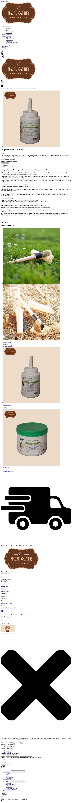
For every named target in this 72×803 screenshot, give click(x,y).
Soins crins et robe (10, 38)
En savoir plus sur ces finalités (10, 754)
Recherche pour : (4, 799)
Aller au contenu (4, 1)
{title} (4, 759)
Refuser (7, 757)
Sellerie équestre (4, 586)
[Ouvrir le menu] (2, 86)
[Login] (2, 52)
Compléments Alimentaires (12, 42)
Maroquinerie (4, 588)
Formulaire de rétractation (6, 603)
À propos (3, 596)
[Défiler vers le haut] (1, 767)
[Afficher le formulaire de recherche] (2, 56)
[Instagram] (3, 611)
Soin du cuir (9, 33)
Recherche (24, 799)
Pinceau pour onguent (8, 342)
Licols (7, 29)
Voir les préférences (15, 757)
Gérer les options (7, 750)
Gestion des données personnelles (8, 607)
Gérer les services (7, 752)
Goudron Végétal (7, 405)
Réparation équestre (7, 45)
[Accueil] (1, 88)
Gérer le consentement (5, 764)
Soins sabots (9, 37)
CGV (2, 600)
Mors (7, 30)
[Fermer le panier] (2, 620)
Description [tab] (6, 165)
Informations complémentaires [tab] (10, 166)
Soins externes (9, 40)
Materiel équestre (7, 772)
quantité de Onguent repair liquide (8, 161)
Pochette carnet (9, 31)
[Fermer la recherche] (2, 797)
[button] (36, 685)
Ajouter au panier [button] (7, 346)
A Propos (5, 46)
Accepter (3, 757)
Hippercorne (6, 467)
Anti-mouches (9, 41)
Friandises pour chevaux (11, 43)
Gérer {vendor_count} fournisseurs (11, 753)
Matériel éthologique (8, 34)
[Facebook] (2, 611)
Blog (4, 47)
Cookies (2, 605)
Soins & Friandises (7, 781)
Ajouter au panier (4, 163)
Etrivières (8, 28)
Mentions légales (4, 598)
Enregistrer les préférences (25, 757)
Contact (5, 48)
